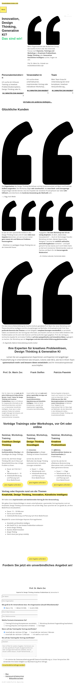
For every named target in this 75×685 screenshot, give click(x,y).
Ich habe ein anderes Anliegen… (37, 102)
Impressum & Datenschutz (14, 676)
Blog (7, 674)
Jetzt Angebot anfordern (12, 485)
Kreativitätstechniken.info (10, 3)
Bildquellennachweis (16, 678)
